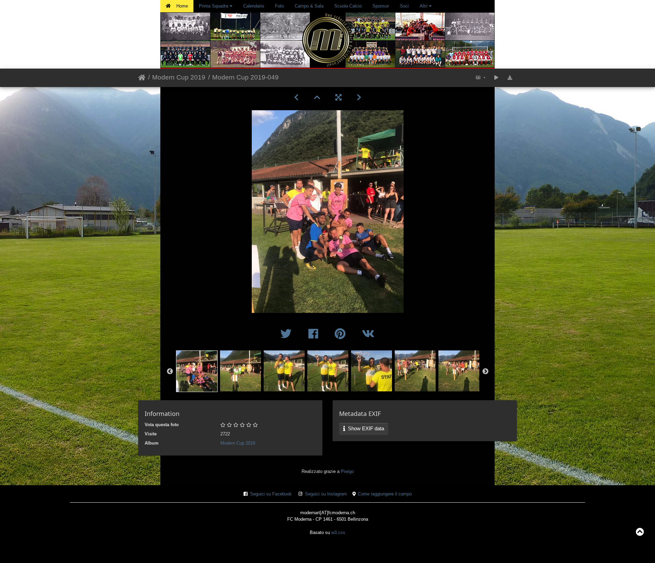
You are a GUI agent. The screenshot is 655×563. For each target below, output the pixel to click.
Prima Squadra (214, 6)
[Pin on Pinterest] (341, 334)
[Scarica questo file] (510, 78)
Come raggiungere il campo (385, 493)
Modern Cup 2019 (178, 77)
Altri (424, 6)
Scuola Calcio (348, 6)
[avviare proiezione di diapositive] (496, 78)
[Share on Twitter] (288, 334)
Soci (404, 6)
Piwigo (347, 471)
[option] (197, 370)
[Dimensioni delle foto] (480, 78)
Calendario (253, 6)
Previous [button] (169, 371)
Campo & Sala (309, 6)
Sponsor (381, 6)
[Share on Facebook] (315, 334)
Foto (279, 6)
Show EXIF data (365, 428)
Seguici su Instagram (326, 493)
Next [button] (485, 371)
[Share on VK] (368, 334)
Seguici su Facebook (271, 493)
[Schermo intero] (338, 97)
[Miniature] (317, 97)
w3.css (338, 532)
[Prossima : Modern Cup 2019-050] (359, 97)
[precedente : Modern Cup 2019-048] (296, 97)
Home (182, 6)
